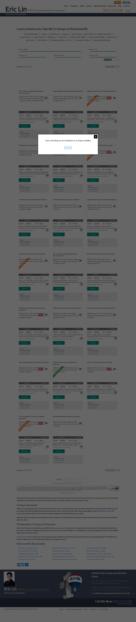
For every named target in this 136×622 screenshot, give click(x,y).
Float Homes (42, 40)
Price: (23, 49)
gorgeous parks (60, 528)
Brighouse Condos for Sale (28, 554)
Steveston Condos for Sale (62, 554)
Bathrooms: (22, 55)
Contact (126, 6)
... (75, 479)
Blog (119, 6)
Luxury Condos (39, 37)
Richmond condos (104, 511)
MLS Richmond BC (31, 34)
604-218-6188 (122, 601)
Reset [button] (116, 59)
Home (66, 6)
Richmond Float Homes (27, 559)
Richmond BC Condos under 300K (99, 554)
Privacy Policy (103, 609)
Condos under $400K (96, 37)
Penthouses (111, 37)
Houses (65, 34)
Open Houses (76, 34)
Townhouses (55, 34)
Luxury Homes (25, 37)
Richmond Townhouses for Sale (64, 548)
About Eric (112, 6)
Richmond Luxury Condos (96, 551)
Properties (74, 6)
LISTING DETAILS (24, 126)
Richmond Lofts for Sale (96, 559)
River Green (30, 40)
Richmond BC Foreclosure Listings (65, 559)
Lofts (70, 40)
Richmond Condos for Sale (28, 548)
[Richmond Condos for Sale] (35, 9)
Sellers (82, 6)
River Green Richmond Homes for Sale (101, 557)
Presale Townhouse (104, 34)
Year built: (58, 55)
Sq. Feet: (93, 55)
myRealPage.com (71, 492)
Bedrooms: (93, 49)
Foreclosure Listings (57, 40)
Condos (44, 34)
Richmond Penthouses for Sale (64, 557)
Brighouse (52, 37)
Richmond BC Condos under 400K (31, 557)
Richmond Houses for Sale (96, 548)
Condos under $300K (77, 37)
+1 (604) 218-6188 (25, 135)
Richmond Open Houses (61, 551)
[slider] (19, 51)
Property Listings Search (74, 609)
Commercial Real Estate (101, 40)
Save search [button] (107, 59)
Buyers (89, 6)
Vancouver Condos (82, 40)
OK (68, 147)
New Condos (89, 34)
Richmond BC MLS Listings (28, 551)
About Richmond (100, 6)
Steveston (62, 37)
